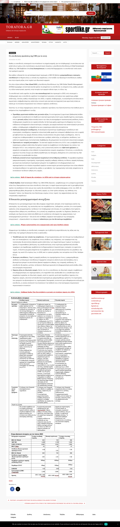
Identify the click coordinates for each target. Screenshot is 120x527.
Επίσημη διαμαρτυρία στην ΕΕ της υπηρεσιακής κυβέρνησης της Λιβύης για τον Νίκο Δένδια (54, 503)
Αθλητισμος (35, 42)
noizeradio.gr (96, 301)
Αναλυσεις (25, 42)
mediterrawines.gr (98, 298)
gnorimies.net (96, 313)
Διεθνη (17, 42)
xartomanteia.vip (97, 311)
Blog (17, 37)
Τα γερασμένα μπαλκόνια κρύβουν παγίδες (64, 2)
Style (51, 42)
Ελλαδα (9, 42)
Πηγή (10, 481)
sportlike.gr (95, 303)
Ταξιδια (44, 42)
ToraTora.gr (19, 27)
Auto (65, 42)
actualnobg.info (97, 308)
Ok (106, 524)
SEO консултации (98, 132)
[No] (118, 524)
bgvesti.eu (94, 306)
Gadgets (58, 42)
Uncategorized (95, 163)
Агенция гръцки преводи (101, 100)
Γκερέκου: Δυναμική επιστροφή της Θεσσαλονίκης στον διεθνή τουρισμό (33, 500)
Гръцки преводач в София (101, 105)
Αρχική (9, 37)
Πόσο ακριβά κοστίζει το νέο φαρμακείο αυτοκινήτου (30, 2)
